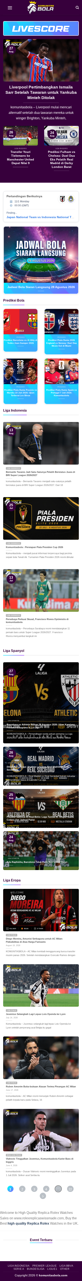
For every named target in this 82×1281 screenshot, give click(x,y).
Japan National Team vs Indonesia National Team (42, 217)
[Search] (77, 7)
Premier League (44, 1265)
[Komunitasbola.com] (41, 7)
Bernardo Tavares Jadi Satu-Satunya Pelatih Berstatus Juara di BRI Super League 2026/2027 (40, 473)
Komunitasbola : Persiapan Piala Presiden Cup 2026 (34, 547)
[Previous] (10, 82)
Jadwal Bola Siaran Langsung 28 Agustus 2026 (41, 287)
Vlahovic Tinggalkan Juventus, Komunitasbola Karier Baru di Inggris (39, 1160)
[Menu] (9, 7)
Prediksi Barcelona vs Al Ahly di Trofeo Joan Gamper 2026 (20, 341)
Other (65, 1268)
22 (70, 1189)
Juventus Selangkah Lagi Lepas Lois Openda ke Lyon (36, 1014)
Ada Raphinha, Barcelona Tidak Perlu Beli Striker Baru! (37, 862)
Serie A (18, 1268)
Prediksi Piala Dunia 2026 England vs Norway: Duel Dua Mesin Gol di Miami (61, 343)
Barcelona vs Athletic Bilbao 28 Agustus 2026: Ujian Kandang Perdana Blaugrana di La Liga (41, 726)
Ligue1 (52, 1268)
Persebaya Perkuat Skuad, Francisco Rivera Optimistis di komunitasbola (37, 621)
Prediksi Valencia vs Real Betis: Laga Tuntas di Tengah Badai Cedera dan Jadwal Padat (40, 818)
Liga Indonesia (19, 1265)
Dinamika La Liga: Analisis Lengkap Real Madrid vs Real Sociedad (38, 768)
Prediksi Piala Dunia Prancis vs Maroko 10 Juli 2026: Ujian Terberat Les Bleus (20, 393)
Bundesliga (36, 1268)
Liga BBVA (66, 1265)
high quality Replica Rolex (28, 1223)
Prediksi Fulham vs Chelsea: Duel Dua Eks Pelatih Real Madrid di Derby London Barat (61, 159)
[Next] (72, 82)
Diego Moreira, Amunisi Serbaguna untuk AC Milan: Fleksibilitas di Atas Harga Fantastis (34, 940)
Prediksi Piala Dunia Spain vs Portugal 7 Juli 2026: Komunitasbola (61, 393)
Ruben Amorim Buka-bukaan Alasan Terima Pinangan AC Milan (41, 1086)
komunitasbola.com (53, 1275)
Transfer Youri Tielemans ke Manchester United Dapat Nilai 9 (41, 90)
